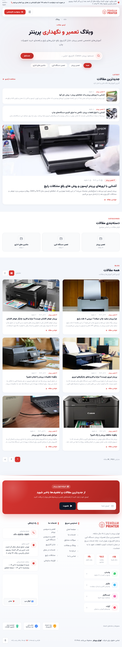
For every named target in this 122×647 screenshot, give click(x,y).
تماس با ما (71, 556)
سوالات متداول (70, 540)
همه (87, 65)
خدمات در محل (49, 550)
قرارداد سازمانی (49, 560)
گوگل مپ (27, 601)
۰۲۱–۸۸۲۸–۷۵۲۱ (21, 534)
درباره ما (72, 550)
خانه (65, 19)
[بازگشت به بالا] (5, 640)
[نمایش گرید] (11, 273)
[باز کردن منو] (30, 12)
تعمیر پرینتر (75, 65)
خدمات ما (72, 534)
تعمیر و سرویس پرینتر (49, 531)
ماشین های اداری (39, 65)
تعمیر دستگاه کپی (58, 65)
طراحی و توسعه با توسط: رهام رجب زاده (25, 640)
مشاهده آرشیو (10, 79)
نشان (10, 601)
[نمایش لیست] (5, 273)
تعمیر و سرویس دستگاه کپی (49, 538)
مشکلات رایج (50, 555)
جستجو (27, 55)
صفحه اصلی (71, 529)
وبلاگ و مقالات (70, 545)
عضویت (66, 506)
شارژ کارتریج (50, 544)
